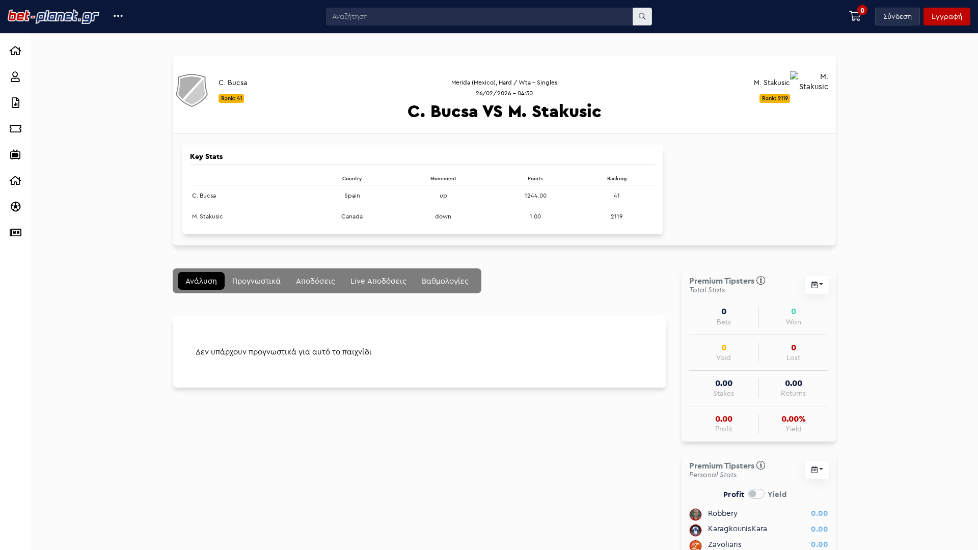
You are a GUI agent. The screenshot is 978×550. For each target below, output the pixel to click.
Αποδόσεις (315, 281)
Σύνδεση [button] (897, 16)
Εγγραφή (947, 16)
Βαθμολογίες (445, 281)
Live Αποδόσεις (378, 281)
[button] (118, 16)
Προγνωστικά (256, 281)
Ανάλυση (201, 281)
